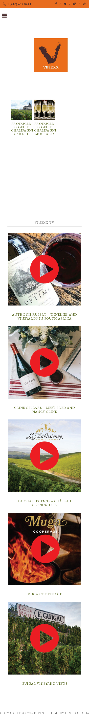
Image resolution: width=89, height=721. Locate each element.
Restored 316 (77, 713)
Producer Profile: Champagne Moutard (45, 129)
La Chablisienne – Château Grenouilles (44, 503)
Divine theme (46, 713)
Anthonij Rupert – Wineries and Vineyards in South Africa (44, 316)
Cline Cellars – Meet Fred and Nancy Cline (44, 410)
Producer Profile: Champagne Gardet (22, 129)
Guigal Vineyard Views (44, 683)
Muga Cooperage (44, 594)
